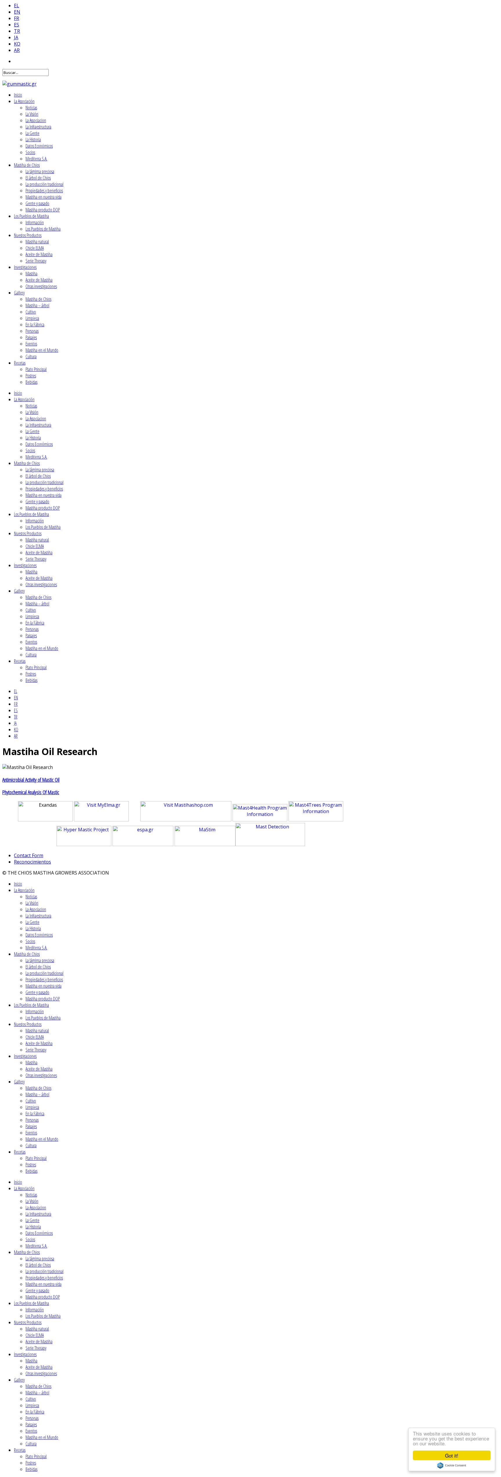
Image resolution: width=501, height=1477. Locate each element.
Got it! (451, 1455)
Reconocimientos (32, 862)
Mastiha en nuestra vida (43, 197)
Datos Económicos (39, 146)
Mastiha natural (37, 241)
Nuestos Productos (27, 235)
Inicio (18, 95)
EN (17, 12)
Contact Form (28, 855)
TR (17, 31)
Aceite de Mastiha (39, 254)
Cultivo (31, 312)
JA (16, 37)
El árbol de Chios (38, 178)
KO (17, 44)
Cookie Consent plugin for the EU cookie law (451, 1465)
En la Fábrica (35, 324)
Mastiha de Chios (27, 165)
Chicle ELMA (35, 248)
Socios (30, 152)
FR (16, 18)
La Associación (24, 101)
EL (16, 5)
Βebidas (31, 382)
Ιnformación (35, 222)
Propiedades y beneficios (44, 190)
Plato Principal (36, 369)
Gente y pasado (37, 203)
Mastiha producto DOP (43, 210)
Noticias (31, 107)
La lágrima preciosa (40, 171)
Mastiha (31, 273)
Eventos (31, 344)
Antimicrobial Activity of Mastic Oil (30, 779)
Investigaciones (25, 267)
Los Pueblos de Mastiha (31, 216)
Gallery (19, 292)
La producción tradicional (44, 184)
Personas (32, 331)
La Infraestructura (38, 127)
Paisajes (31, 337)
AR (17, 50)
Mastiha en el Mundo (42, 350)
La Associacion (36, 120)
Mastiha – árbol (37, 305)
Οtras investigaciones (41, 286)
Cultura (31, 356)
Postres (31, 375)
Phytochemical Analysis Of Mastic (30, 792)
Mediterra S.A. (36, 158)
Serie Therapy (36, 261)
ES (16, 24)
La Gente (32, 133)
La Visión (32, 114)
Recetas (20, 363)
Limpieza (32, 318)
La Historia (33, 139)
